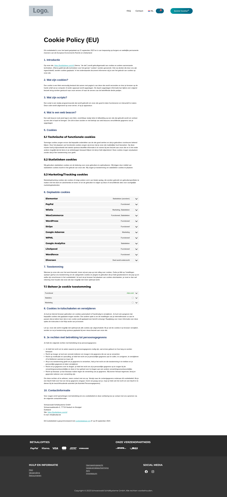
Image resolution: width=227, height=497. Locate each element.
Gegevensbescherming (97, 468)
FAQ (129, 11)
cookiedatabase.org (83, 421)
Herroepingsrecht (94, 465)
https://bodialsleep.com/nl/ (64, 65)
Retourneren (35, 475)
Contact (139, 11)
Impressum (91, 473)
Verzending (34, 473)
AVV (88, 471)
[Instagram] (153, 472)
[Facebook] (146, 472)
